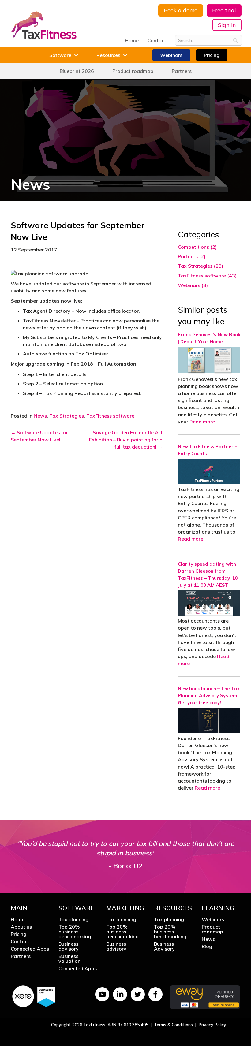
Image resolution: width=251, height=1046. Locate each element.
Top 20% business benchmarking (74, 932)
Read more (202, 422)
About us (21, 927)
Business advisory (68, 946)
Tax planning (73, 919)
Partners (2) (191, 256)
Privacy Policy (212, 1024)
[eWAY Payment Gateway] (205, 997)
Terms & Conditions (173, 1024)
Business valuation (69, 959)
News (40, 416)
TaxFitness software (110, 416)
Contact (157, 40)
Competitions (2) (197, 247)
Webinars (213, 919)
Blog (207, 946)
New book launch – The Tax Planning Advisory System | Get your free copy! (209, 695)
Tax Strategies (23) (200, 266)
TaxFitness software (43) (207, 276)
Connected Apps (30, 949)
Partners (21, 956)
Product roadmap (212, 929)
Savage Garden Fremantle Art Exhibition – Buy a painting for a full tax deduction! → (126, 439)
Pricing (18, 934)
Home (132, 40)
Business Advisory (164, 946)
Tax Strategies (66, 416)
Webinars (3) (193, 285)
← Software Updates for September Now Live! (39, 435)
